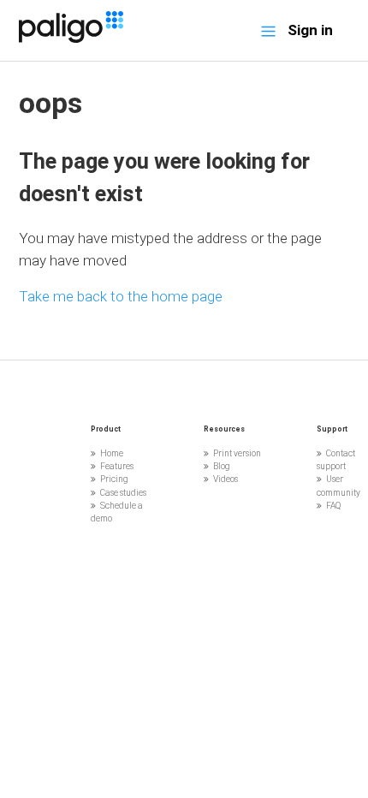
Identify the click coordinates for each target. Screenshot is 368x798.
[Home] (71, 37)
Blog (221, 466)
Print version (237, 453)
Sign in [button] (310, 30)
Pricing (114, 479)
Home (111, 453)
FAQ (333, 505)
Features (117, 466)
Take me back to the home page (121, 296)
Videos (225, 479)
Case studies (123, 492)
